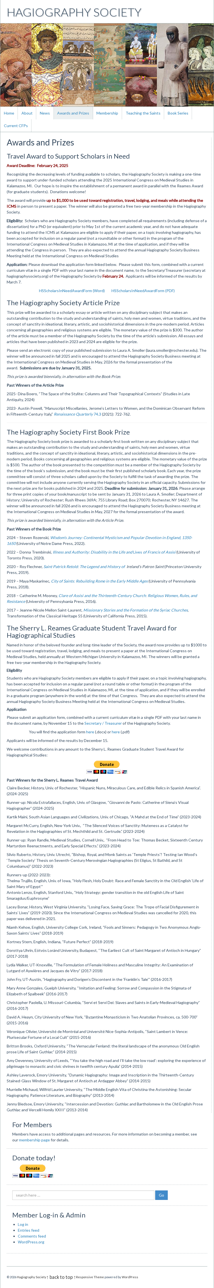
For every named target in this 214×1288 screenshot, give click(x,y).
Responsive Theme (90, 1277)
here (90, 731)
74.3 (77, 414)
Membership (107, 113)
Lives (114, 552)
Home (9, 113)
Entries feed (28, 1230)
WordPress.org (31, 1242)
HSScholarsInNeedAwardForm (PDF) (143, 290)
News (45, 113)
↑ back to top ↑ (61, 1277)
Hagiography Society (74, 12)
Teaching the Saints (143, 113)
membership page (34, 1139)
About (27, 113)
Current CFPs (16, 125)
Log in (23, 1224)
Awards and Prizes (73, 113)
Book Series (178, 113)
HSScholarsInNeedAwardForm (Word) (72, 290)
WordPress (130, 1277)
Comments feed (32, 1236)
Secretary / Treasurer (103, 723)
